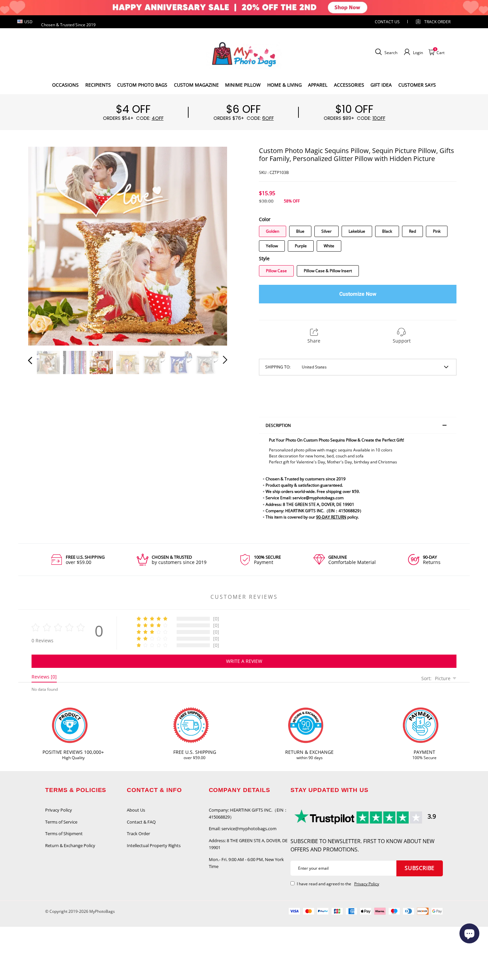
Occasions (65, 85)
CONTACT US (387, 22)
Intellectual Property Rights (154, 845)
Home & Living (284, 85)
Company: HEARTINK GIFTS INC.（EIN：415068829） (248, 813)
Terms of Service (61, 822)
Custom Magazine (196, 85)
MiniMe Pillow (243, 85)
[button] (43, 245)
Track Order (437, 22)
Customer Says (417, 85)
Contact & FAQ (141, 822)
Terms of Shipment (64, 833)
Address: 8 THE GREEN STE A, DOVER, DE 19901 (248, 843)
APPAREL (317, 85)
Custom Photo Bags (142, 85)
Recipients (98, 85)
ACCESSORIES (349, 85)
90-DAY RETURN (331, 517)
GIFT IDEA (381, 85)
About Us (136, 810)
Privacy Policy (58, 810)
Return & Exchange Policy (70, 845)
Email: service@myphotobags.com (243, 829)
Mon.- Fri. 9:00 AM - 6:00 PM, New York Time (246, 862)
